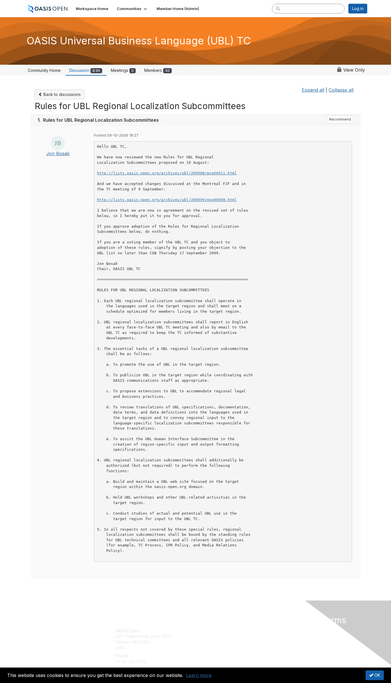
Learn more (199, 675)
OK (376, 675)
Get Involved (210, 630)
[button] (132, 8)
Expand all (313, 90)
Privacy (288, 636)
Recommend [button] (340, 119)
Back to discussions (61, 94)
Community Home (44, 70)
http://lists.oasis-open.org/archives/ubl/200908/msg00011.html (167, 173)
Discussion (84, 70)
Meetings (122, 70)
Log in (358, 8)
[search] (278, 8)
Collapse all (341, 90)
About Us (289, 630)
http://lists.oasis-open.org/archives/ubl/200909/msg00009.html (167, 200)
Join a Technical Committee (224, 647)
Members (157, 70)
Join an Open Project (218, 639)
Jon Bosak (58, 153)
